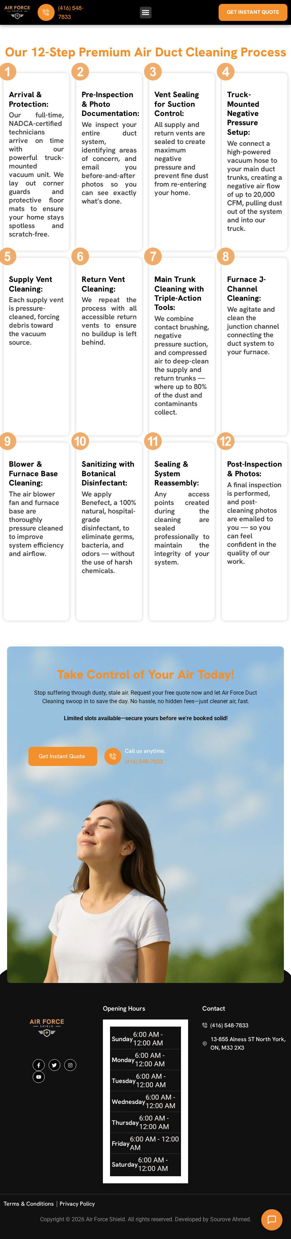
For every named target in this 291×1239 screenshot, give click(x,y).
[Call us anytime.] (112, 756)
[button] (146, 12)
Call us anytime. (145, 751)
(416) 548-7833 (144, 761)
